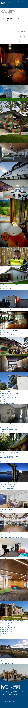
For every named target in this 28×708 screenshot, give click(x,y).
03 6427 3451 (20, 2)
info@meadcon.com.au (10, 694)
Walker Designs (9, 703)
